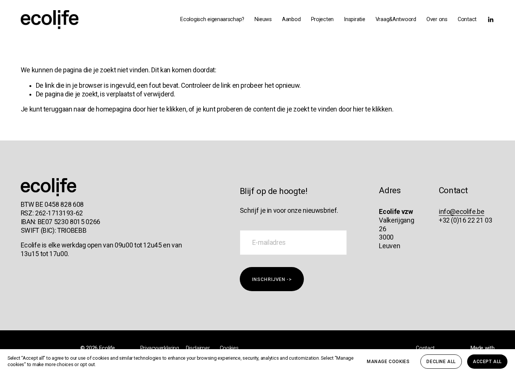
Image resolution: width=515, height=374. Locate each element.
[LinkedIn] (490, 19)
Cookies (229, 348)
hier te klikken (166, 109)
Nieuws (262, 19)
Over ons (437, 19)
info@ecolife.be (461, 211)
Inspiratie (354, 19)
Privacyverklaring (159, 348)
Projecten (322, 19)
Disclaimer (198, 348)
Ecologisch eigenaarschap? (212, 19)
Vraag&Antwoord (396, 19)
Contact (467, 19)
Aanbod (291, 19)
